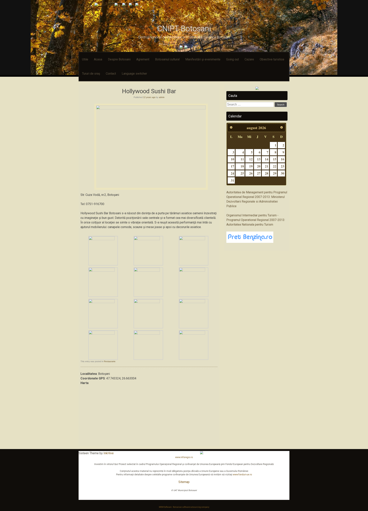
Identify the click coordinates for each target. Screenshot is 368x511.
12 (251, 159)
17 (232, 166)
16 (282, 159)
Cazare (249, 59)
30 (282, 173)
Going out (232, 59)
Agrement (142, 59)
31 (232, 180)
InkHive (109, 453)
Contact (111, 73)
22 (274, 166)
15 (274, 159)
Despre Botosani (119, 59)
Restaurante (109, 361)
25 (242, 173)
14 (266, 159)
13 (258, 159)
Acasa (98, 59)
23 (282, 166)
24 (232, 173)
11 (242, 159)
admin (161, 97)
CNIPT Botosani (184, 28)
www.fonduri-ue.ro (242, 474)
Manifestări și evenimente (202, 59)
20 (258, 166)
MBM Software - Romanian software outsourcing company (184, 507)
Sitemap (184, 482)
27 (258, 173)
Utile (85, 59)
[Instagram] (186, 47)
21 (266, 166)
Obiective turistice (272, 59)
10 (232, 159)
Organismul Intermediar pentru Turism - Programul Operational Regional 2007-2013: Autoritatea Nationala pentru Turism (255, 219)
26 (251, 173)
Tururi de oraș (91, 73)
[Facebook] (182, 47)
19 (251, 166)
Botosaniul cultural (167, 59)
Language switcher (134, 73)
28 (266, 173)
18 (242, 166)
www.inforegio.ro (184, 457)
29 (274, 173)
